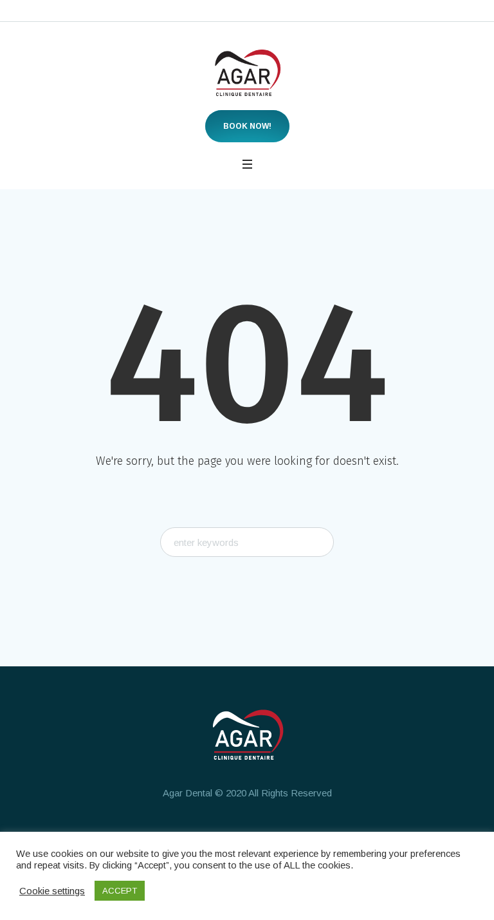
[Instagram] (245, 830)
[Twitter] (269, 830)
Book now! (247, 126)
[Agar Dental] (247, 72)
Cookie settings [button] (52, 890)
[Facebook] (198, 830)
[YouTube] (293, 830)
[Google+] (222, 830)
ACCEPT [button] (119, 891)
